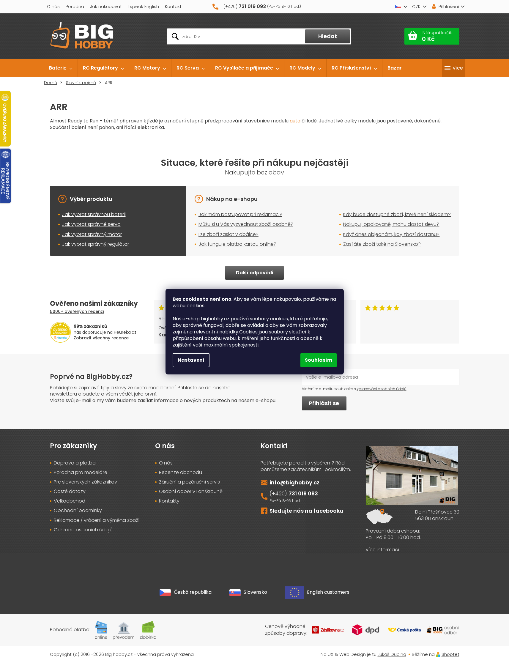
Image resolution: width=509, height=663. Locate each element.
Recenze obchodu (180, 472)
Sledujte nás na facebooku (306, 510)
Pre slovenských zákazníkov (85, 482)
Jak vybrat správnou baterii (94, 214)
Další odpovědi (254, 272)
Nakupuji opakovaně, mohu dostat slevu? (391, 224)
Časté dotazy (70, 491)
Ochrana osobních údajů (83, 530)
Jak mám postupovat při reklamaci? (240, 214)
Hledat (327, 36)
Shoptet (450, 654)
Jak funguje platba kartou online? (237, 244)
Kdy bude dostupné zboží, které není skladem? (397, 214)
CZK (416, 6)
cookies (195, 305)
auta (295, 120)
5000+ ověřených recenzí (77, 311)
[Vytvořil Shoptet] (438, 654)
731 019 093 (303, 493)
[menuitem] (61, 68)
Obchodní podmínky (78, 510)
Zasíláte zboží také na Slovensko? (382, 244)
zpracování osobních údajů (381, 388)
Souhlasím (318, 360)
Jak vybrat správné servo (91, 224)
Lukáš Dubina (392, 654)
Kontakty (169, 501)
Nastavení (191, 360)
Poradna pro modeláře (80, 472)
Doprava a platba (75, 463)
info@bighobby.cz (294, 482)
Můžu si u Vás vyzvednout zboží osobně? (245, 224)
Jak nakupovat (106, 6)
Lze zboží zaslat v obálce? (228, 234)
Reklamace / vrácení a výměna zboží (96, 520)
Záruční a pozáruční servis (189, 482)
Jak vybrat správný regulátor (95, 244)
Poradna (75, 6)
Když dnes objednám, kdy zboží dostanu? (391, 234)
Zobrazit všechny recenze (101, 338)
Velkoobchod (69, 501)
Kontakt (173, 6)
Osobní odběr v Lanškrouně (191, 491)
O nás (53, 6)
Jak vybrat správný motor (92, 234)
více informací (382, 550)
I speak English (143, 6)
